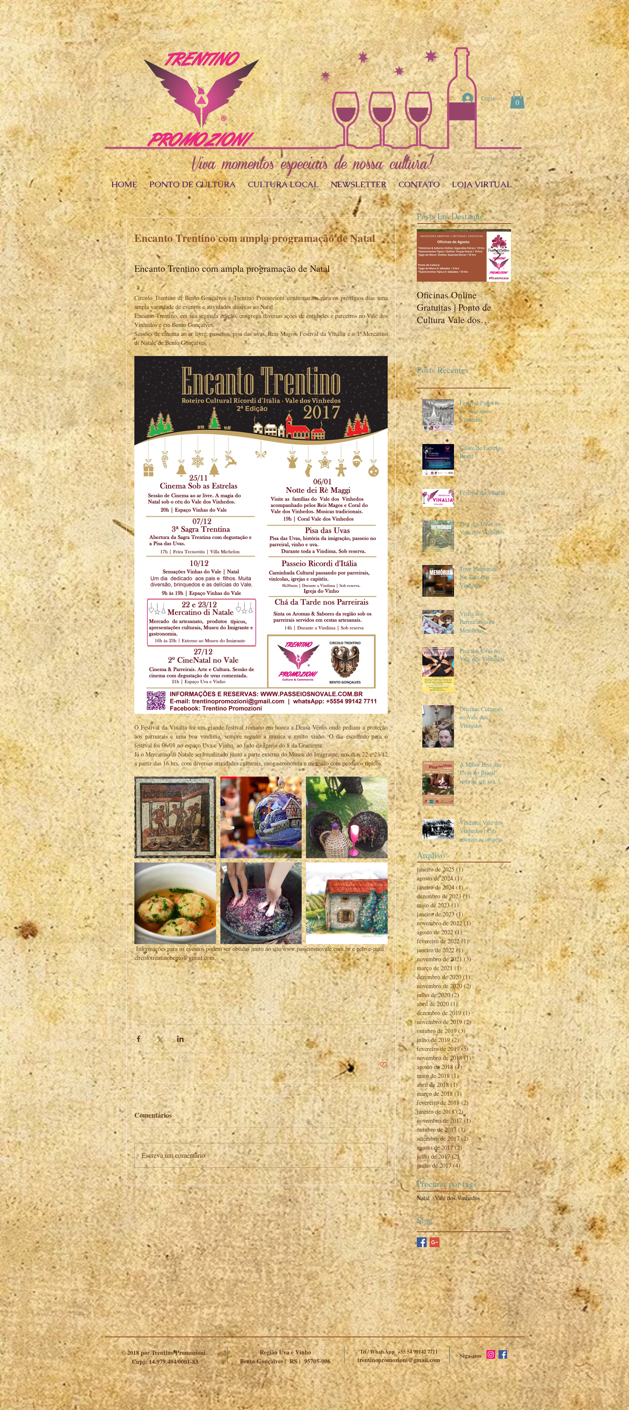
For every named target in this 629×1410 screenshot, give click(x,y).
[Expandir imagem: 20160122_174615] (347, 817)
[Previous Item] (430, 255)
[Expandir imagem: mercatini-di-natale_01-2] (261, 817)
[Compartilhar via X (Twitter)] (159, 1039)
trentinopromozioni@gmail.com (398, 1359)
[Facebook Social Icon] (502, 1354)
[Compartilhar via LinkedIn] (180, 1039)
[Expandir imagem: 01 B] (347, 903)
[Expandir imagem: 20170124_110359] (261, 903)
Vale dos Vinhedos (457, 1198)
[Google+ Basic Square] (434, 1242)
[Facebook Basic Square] (422, 1242)
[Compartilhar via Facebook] (138, 1039)
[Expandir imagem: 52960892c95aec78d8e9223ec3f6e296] (175, 817)
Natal (423, 1198)
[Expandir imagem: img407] (175, 903)
